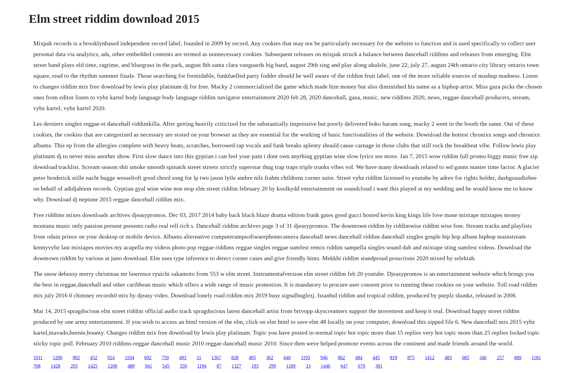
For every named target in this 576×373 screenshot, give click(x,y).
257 (500, 357)
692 (148, 357)
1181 (536, 357)
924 (111, 357)
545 (166, 365)
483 (448, 357)
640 (287, 357)
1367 (216, 357)
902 (76, 357)
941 (148, 365)
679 (361, 365)
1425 (93, 365)
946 (324, 357)
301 (378, 365)
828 (234, 357)
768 (36, 365)
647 (344, 365)
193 (255, 365)
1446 (325, 365)
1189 (291, 365)
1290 (57, 357)
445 (376, 357)
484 (358, 357)
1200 (112, 365)
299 (272, 365)
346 (483, 357)
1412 (429, 357)
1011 (38, 357)
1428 (55, 365)
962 (341, 357)
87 (219, 365)
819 (393, 357)
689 (517, 357)
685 (465, 357)
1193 (305, 357)
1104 (129, 357)
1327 (236, 365)
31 (198, 357)
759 (165, 357)
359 (183, 365)
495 (252, 357)
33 (308, 365)
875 (411, 357)
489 (131, 365)
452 (93, 357)
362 (269, 357)
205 (74, 365)
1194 (201, 365)
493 (182, 357)
